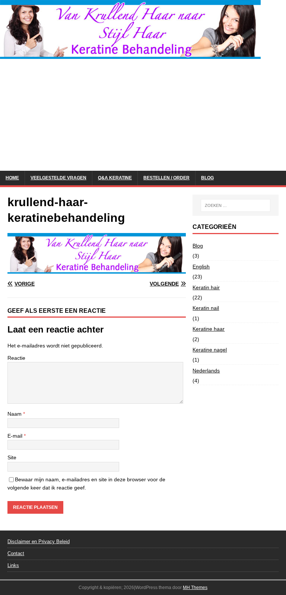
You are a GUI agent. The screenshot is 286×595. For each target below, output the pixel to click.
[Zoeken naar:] (235, 205)
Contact (15, 553)
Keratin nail (206, 308)
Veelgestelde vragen (58, 177)
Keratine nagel (210, 350)
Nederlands (206, 371)
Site (11, 457)
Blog (207, 177)
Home (12, 177)
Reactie (16, 358)
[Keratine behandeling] (130, 55)
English (201, 267)
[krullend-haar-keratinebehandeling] (96, 269)
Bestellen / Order (166, 177)
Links (13, 565)
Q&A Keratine (115, 177)
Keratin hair (206, 287)
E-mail (15, 436)
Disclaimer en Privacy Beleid (38, 541)
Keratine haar (209, 329)
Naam (15, 414)
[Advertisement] (143, 115)
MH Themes (195, 587)
